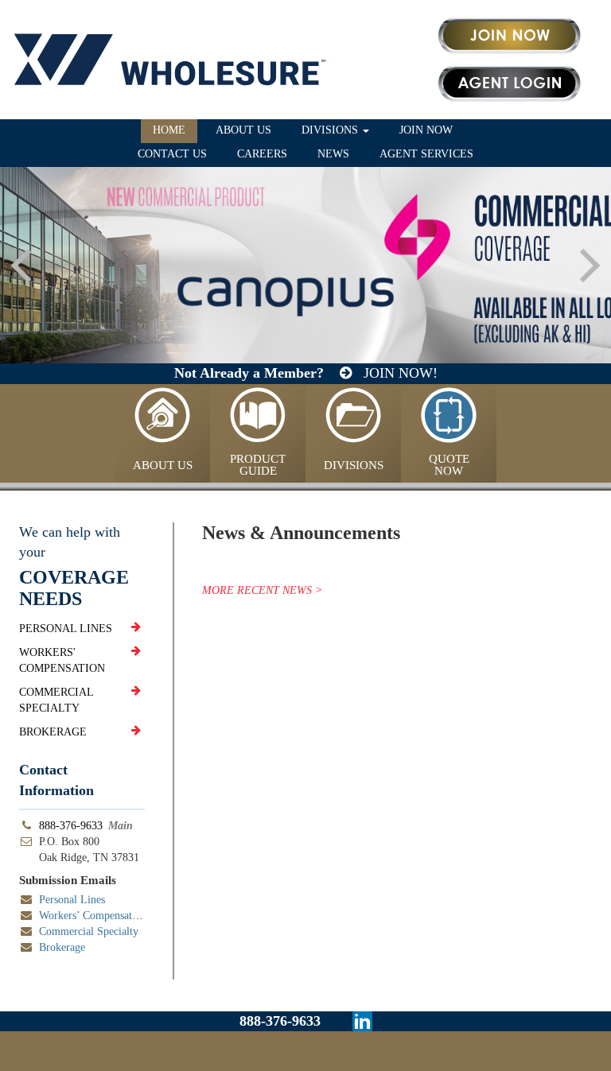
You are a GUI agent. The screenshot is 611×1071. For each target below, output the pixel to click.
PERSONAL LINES (65, 628)
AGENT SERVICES (426, 154)
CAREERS (262, 154)
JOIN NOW (426, 130)
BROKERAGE (53, 732)
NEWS (333, 154)
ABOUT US (243, 130)
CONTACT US (172, 154)
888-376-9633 (71, 826)
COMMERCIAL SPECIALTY (56, 700)
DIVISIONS (331, 130)
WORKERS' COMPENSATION (62, 660)
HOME (169, 130)
